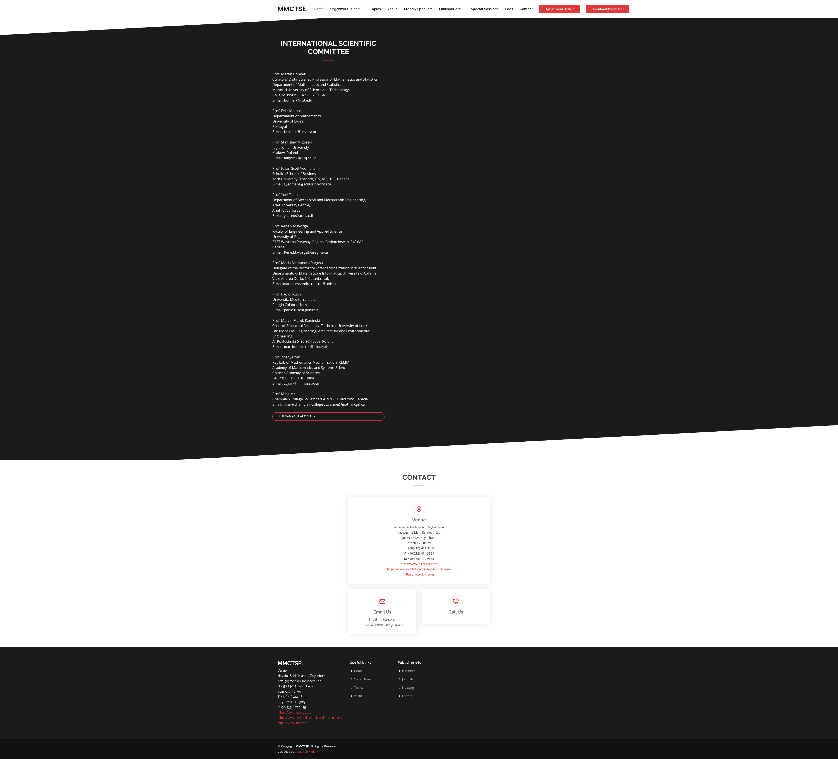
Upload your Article (559, 9)
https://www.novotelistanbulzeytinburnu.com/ (419, 569)
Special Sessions (484, 9)
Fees (509, 9)
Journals (407, 679)
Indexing (408, 687)
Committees (362, 679)
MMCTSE (292, 9)
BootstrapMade (305, 752)
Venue (392, 9)
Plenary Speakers (418, 9)
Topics (375, 9)
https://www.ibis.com (419, 574)
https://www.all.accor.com (419, 564)
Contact (526, 9)
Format (407, 695)
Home (319, 9)
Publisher (408, 671)
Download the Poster (608, 9)
